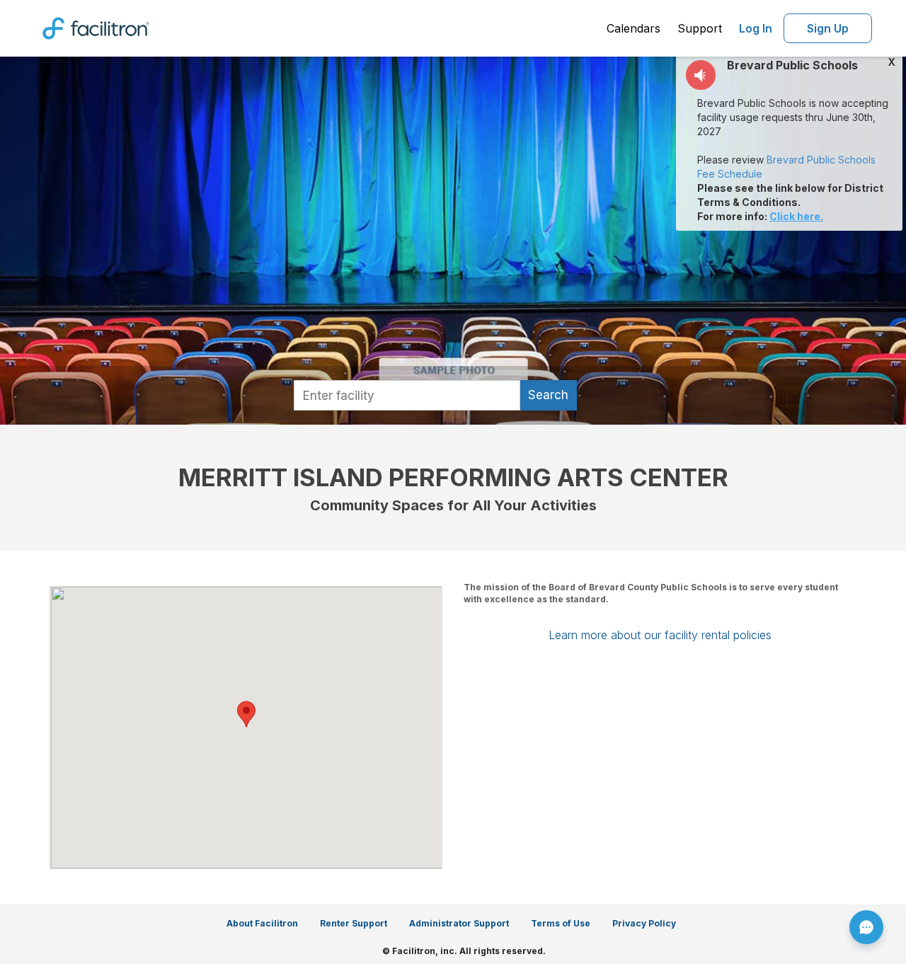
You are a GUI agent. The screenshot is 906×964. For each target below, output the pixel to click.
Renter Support (353, 923)
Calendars (633, 28)
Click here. (796, 216)
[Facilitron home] (96, 27)
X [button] (891, 62)
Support (699, 28)
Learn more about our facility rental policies (660, 635)
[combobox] (407, 395)
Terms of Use (560, 923)
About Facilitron (262, 923)
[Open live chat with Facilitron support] (866, 927)
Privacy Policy (644, 923)
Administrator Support (459, 923)
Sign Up (828, 28)
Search (548, 395)
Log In (755, 28)
